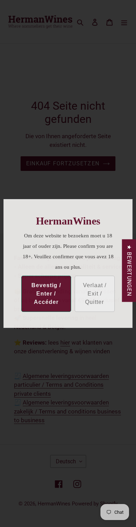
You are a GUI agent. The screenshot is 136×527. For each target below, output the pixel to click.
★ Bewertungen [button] (129, 270)
